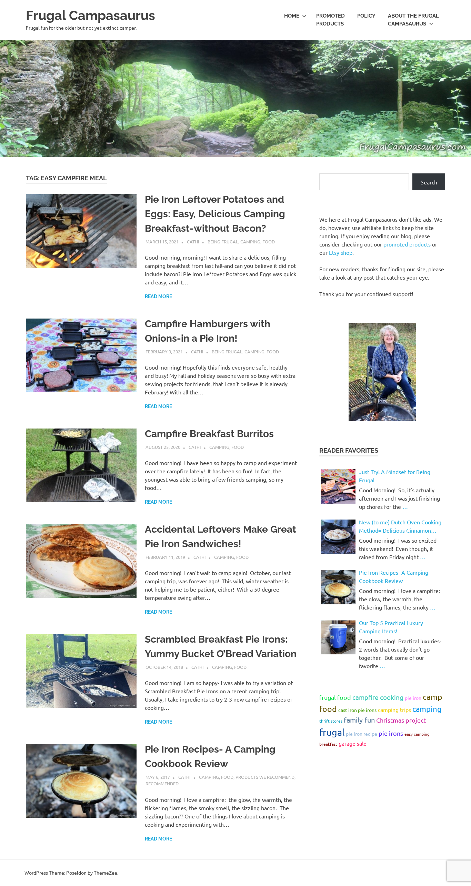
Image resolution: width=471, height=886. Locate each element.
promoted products (407, 244)
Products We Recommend (265, 777)
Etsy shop (340, 252)
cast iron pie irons (357, 710)
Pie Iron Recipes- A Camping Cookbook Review (393, 576)
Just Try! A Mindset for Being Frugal (394, 475)
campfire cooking (377, 697)
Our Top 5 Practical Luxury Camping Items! (391, 626)
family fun (359, 719)
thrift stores (330, 721)
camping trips (394, 709)
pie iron (413, 698)
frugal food (335, 697)
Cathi (193, 241)
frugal (331, 732)
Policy (366, 16)
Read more (158, 296)
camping (427, 708)
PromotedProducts (330, 20)
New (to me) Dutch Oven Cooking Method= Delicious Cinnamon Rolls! (400, 526)
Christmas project (401, 720)
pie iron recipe (361, 734)
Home (291, 16)
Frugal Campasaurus (90, 15)
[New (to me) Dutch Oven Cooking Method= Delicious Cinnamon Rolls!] (338, 537)
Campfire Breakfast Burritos (209, 434)
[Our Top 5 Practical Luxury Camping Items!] (338, 637)
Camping (250, 241)
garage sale (353, 743)
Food (268, 241)
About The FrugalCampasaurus (413, 20)
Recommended (162, 783)
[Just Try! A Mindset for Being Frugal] (338, 486)
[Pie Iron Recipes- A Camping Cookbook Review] (338, 587)
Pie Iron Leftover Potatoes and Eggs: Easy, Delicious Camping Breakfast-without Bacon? (215, 214)
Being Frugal (223, 241)
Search (429, 182)
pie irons (391, 733)
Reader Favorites (348, 450)
